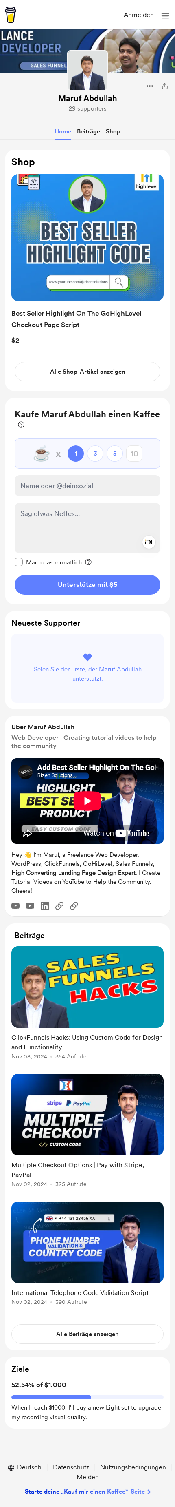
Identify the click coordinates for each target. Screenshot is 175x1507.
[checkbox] (48, 562)
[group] (87, 1007)
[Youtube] (15, 906)
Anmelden (139, 15)
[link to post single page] (87, 1004)
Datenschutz (71, 1467)
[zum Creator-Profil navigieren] (87, 70)
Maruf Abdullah (87, 98)
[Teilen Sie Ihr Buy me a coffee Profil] (164, 86)
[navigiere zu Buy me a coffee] (10, 15)
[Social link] (59, 906)
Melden (88, 1477)
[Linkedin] (45, 906)
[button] (165, 16)
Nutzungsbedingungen (133, 1467)
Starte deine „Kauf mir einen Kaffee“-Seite (85, 1491)
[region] (87, 271)
